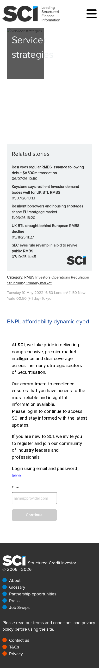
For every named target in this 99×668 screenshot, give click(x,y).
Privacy (16, 653)
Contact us (19, 640)
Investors (42, 277)
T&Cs (14, 647)
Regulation (80, 277)
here (16, 475)
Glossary (17, 587)
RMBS (29, 277)
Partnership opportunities (32, 594)
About (14, 580)
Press (14, 600)
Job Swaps (19, 607)
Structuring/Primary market (29, 283)
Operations (60, 277)
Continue (34, 515)
